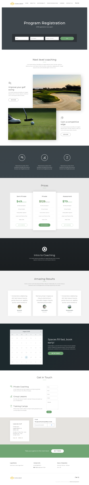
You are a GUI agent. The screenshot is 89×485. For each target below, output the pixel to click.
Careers (62, 3)
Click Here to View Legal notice (16, 465)
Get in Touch (55, 353)
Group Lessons (44, 163)
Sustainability (41, 3)
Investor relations (52, 3)
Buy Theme (57, 451)
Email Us (20, 437)
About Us (32, 3)
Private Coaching (22, 163)
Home (26, 3)
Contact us (69, 3)
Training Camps (67, 163)
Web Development (74, 481)
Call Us (15, 437)
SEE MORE (13, 99)
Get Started (21, 225)
